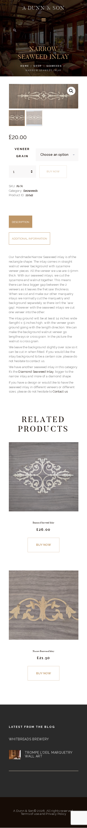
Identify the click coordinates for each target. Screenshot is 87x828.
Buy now (53, 171)
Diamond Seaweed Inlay (35, 371)
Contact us (60, 391)
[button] (71, 91)
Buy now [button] (43, 544)
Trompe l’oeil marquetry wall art (48, 754)
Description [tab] (20, 222)
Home (24, 66)
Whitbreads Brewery (29, 739)
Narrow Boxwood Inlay (43, 651)
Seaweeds (54, 66)
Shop (37, 66)
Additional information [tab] (29, 238)
